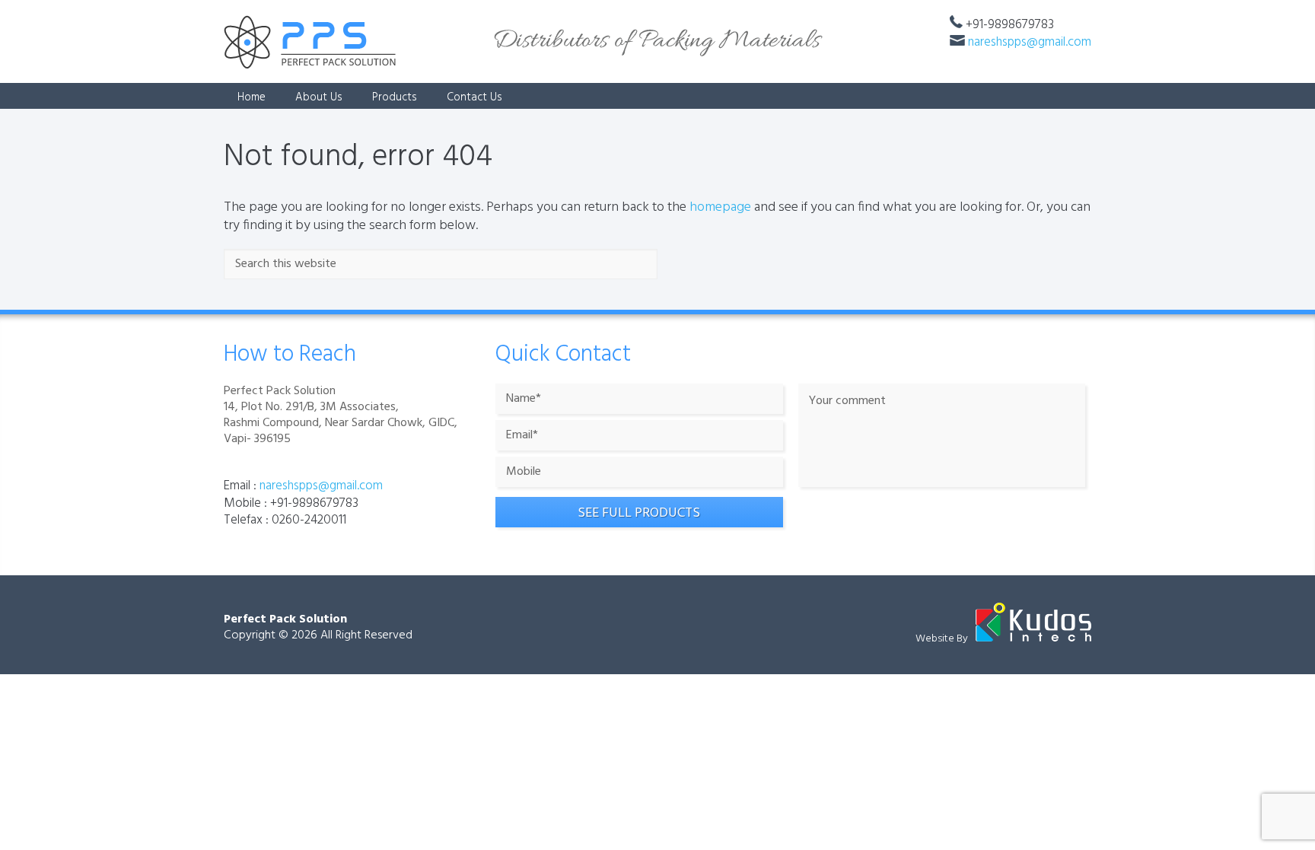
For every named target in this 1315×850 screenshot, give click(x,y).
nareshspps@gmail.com (1029, 42)
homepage (720, 207)
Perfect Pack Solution (285, 619)
